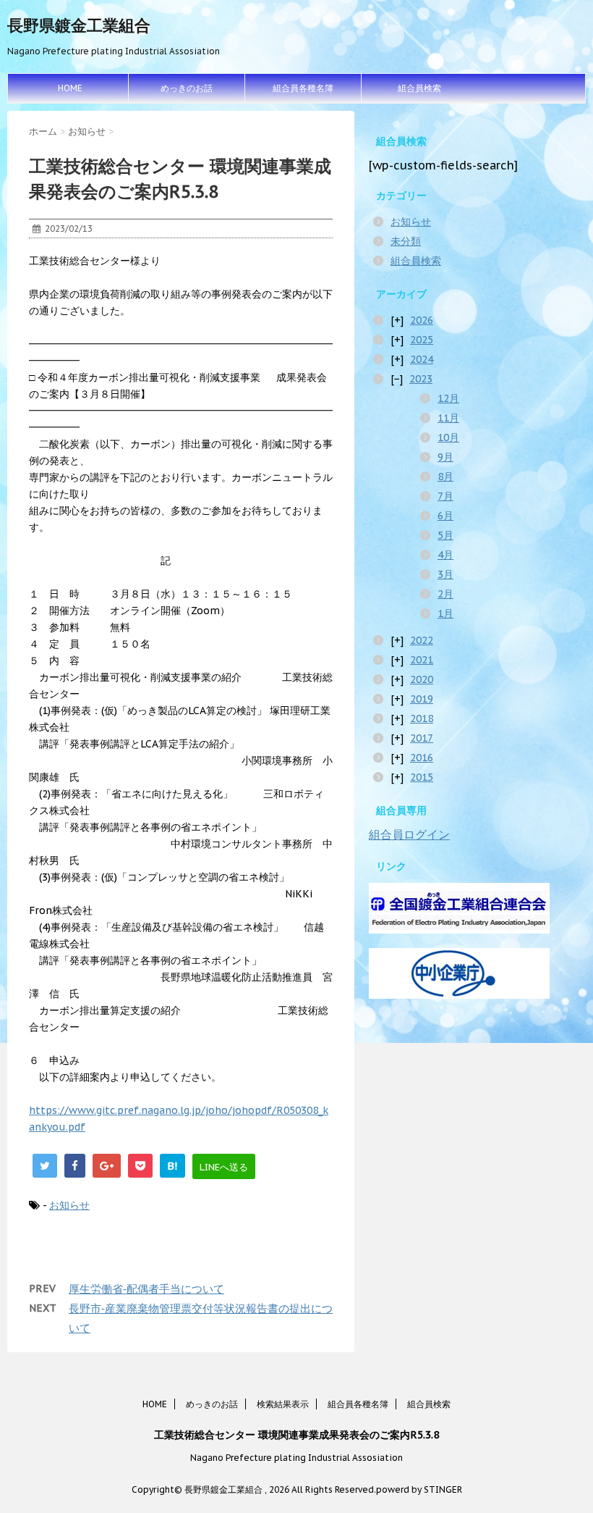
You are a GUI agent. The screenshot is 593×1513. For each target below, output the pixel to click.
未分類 (406, 241)
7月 (445, 496)
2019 (421, 698)
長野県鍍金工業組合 (78, 25)
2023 (420, 378)
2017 (421, 738)
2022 (421, 640)
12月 (448, 398)
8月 (445, 476)
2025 (421, 339)
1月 (445, 613)
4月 (445, 554)
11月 (448, 417)
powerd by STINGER (419, 1489)
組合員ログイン (409, 834)
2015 (421, 777)
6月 (445, 515)
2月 (445, 593)
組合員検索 (419, 88)
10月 (448, 437)
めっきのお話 (187, 88)
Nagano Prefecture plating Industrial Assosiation (296, 1457)
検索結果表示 (283, 1404)
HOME (70, 88)
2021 (421, 659)
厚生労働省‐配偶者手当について (146, 1289)
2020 (421, 679)
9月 (445, 457)
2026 (421, 320)
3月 (445, 574)
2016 (421, 757)
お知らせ (69, 1205)
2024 (421, 359)
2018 (421, 718)
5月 (445, 535)
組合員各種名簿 (303, 88)
